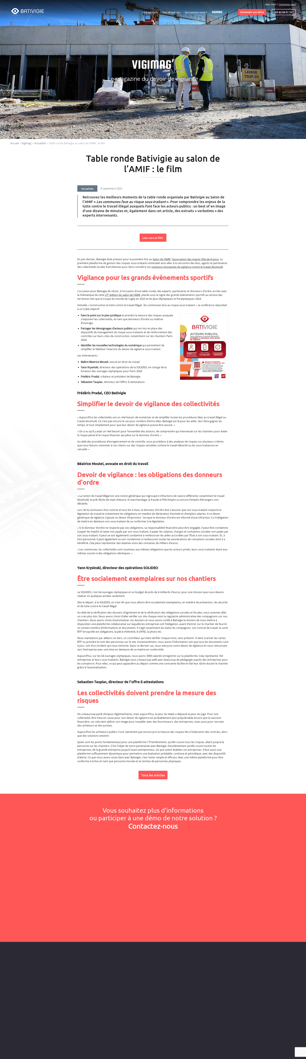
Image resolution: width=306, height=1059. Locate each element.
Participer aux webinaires (241, 980)
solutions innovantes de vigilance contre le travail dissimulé (187, 267)
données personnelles (124, 927)
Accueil (14, 143)
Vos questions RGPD (183, 963)
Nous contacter (241, 966)
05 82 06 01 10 (283, 12)
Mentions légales (190, 1051)
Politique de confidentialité (214, 1051)
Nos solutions (150, 12)
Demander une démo (252, 12)
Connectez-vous (287, 4)
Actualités (40, 143)
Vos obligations (171, 12)
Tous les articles (153, 775)
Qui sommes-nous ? (196, 12)
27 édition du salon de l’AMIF (122, 295)
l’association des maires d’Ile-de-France (195, 259)
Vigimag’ (27, 143)
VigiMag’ (217, 12)
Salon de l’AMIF (162, 259)
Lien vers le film (153, 237)
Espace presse (180, 967)
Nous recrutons (181, 972)
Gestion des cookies (238, 1051)
